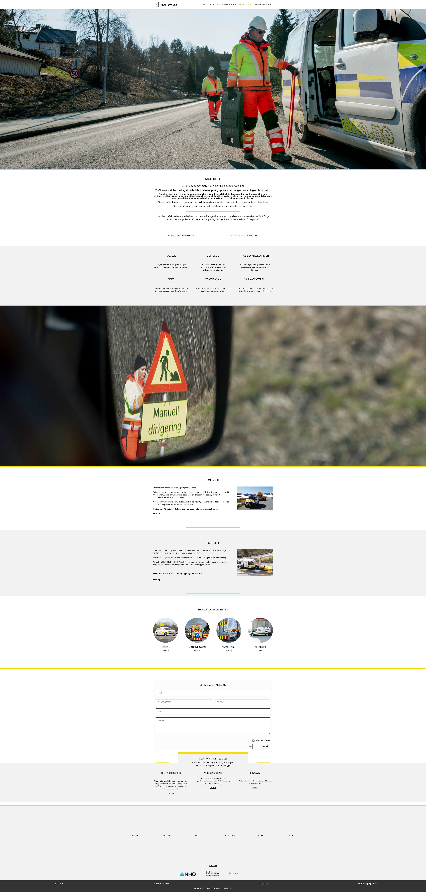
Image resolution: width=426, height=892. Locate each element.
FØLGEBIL (255, 773)
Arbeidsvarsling (225, 4)
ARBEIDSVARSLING (213, 773)
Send (265, 746)
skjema (223, 762)
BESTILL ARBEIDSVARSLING (244, 235)
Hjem (202, 4)
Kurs (209, 4)
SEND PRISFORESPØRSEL (181, 235)
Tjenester (244, 4)
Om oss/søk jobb (262, 4)
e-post (231, 762)
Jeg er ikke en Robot (262, 740)
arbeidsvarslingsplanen (179, 219)
